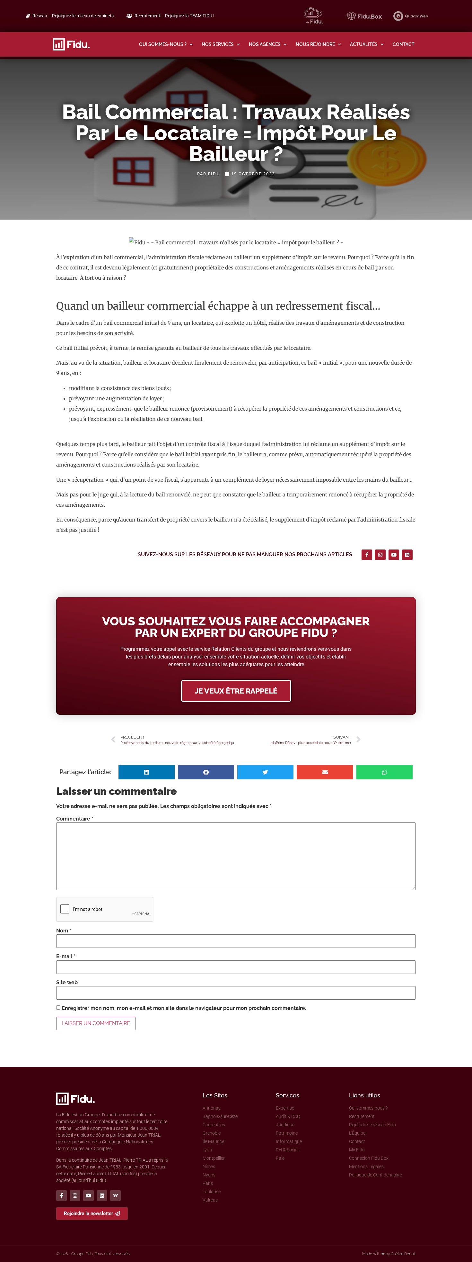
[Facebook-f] (367, 554)
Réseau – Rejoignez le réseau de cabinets (73, 16)
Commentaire (74, 819)
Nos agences (265, 44)
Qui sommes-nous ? (163, 44)
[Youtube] (394, 554)
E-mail (65, 956)
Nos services (218, 44)
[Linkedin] (407, 554)
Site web (67, 982)
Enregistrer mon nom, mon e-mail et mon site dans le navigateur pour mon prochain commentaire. (184, 1008)
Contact (404, 44)
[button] (146, 772)
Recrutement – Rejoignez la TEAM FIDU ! (174, 16)
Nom (63, 930)
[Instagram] (380, 554)
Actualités (364, 44)
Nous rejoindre (315, 44)
